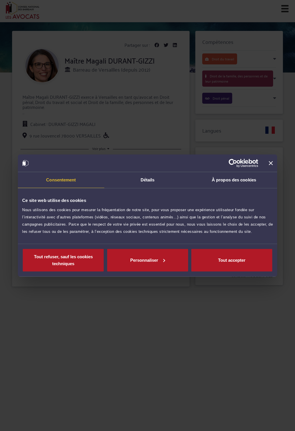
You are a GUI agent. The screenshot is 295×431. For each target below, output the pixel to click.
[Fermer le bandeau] (271, 163)
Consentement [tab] (61, 179)
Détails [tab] (148, 179)
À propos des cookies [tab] (234, 179)
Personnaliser (144, 259)
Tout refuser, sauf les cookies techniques (63, 260)
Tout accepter (231, 259)
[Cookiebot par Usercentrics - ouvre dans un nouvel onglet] (233, 163)
